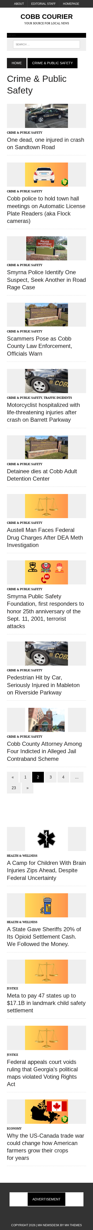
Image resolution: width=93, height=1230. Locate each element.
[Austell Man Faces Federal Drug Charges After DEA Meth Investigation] (46, 515)
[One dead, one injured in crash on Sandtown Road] (46, 124)
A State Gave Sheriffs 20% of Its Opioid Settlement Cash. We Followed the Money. (44, 936)
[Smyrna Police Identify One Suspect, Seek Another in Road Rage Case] (46, 257)
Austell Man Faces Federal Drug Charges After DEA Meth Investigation (45, 537)
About (19, 3)
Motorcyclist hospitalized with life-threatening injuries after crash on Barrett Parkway (43, 412)
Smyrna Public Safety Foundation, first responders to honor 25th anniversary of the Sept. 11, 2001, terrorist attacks (45, 611)
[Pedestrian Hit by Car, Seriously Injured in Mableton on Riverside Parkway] (46, 662)
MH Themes (73, 1225)
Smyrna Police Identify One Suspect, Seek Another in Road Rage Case (46, 279)
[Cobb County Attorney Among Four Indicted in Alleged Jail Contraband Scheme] (46, 728)
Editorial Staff (43, 3)
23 (14, 788)
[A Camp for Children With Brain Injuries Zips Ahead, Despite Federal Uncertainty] (46, 848)
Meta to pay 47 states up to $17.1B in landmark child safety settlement (46, 1003)
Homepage (71, 3)
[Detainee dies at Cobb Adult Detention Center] (46, 456)
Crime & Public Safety (24, 132)
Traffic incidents (58, 397)
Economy (14, 1128)
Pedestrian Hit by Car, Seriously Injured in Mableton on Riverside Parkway (43, 684)
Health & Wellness (22, 855)
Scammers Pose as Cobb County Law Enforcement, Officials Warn (39, 346)
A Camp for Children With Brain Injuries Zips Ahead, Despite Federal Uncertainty (46, 870)
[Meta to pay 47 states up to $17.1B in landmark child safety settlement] (46, 980)
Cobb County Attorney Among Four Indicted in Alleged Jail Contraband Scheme (44, 751)
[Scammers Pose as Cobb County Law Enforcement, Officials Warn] (46, 323)
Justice (12, 988)
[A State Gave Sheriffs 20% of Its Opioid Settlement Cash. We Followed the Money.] (46, 914)
